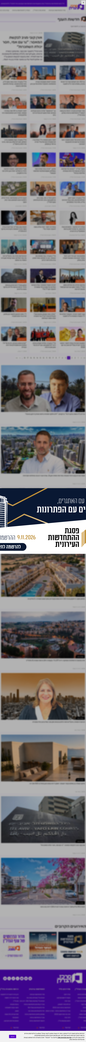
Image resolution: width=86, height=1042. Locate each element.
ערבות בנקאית (14, 1004)
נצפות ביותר (80, 410)
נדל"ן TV (10, 3)
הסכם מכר (15, 1017)
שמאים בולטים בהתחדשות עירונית (35, 1014)
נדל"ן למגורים (60, 3)
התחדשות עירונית (52, 3)
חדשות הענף (24, 3)
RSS (85, 1021)
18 (24, 358)
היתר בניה (67, 1017)
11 (46, 358)
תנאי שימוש (82, 1014)
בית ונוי (81, 533)
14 (37, 358)
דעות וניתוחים (32, 3)
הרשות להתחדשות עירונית (37, 1021)
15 (34, 358)
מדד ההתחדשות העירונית (57, 10)
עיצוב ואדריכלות (16, 3)
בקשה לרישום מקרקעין (63, 998)
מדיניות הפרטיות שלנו (64, 1037)
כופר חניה (67, 1001)
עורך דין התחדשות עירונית (37, 1017)
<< (84, 358)
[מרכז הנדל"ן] (76, 7)
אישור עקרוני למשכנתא (12, 1007)
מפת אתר (83, 1011)
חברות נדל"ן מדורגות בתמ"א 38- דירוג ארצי (32, 1001)
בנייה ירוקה (67, 994)
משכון (17, 1011)
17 (28, 358)
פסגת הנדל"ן (82, 1017)
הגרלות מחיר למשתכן (64, 1004)
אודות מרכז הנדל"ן (39, 10)
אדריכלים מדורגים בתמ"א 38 (36, 1007)
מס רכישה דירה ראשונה (12, 998)
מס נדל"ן (16, 1001)
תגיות (84, 1007)
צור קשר (83, 1004)
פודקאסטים (4, 3)
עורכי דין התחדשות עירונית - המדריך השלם (58, 1011)
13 (40, 358)
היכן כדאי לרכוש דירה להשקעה (10, 994)
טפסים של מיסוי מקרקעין (11, 1021)
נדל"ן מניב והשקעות (41, 3)
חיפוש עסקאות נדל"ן (64, 1021)
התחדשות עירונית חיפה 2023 (61, 1007)
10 (50, 358)
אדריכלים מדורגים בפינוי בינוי (36, 1011)
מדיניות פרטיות (82, 994)
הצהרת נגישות (82, 998)
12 (43, 358)
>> (17, 358)
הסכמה (12, 1036)
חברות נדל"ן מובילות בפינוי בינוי (36, 998)
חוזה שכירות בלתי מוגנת (12, 1014)
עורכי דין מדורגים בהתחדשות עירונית (34, 1004)
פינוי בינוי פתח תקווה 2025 (62, 1014)
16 (31, 358)
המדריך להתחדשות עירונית (21, 10)
